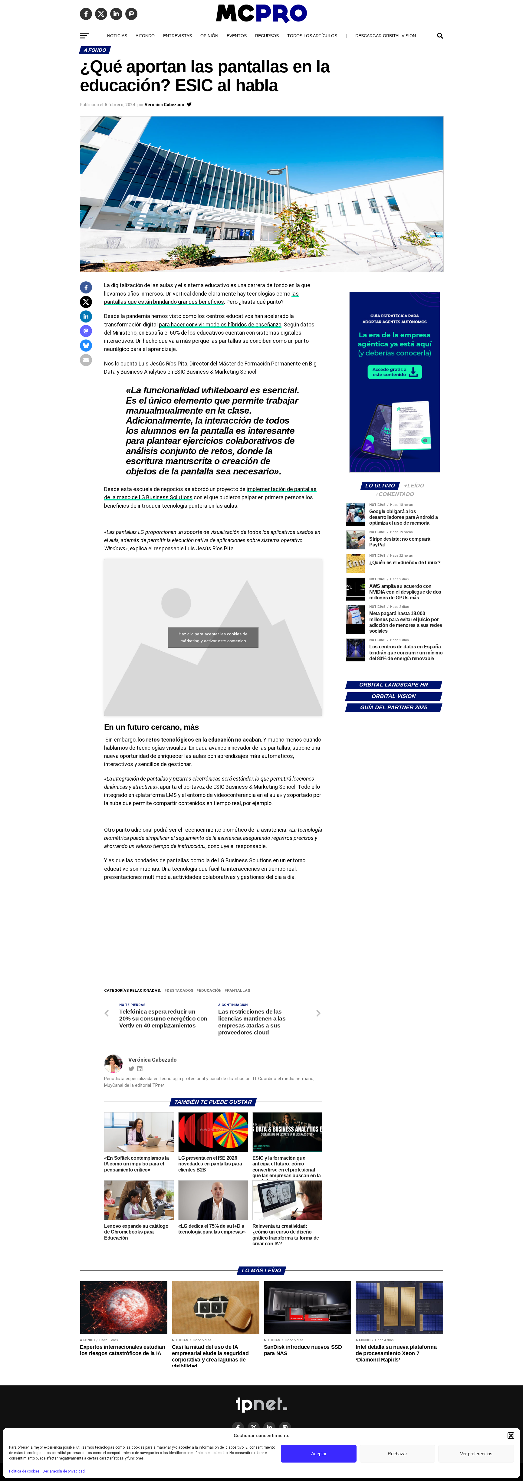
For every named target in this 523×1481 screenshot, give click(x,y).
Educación (210, 991)
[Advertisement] (213, 941)
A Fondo (145, 35)
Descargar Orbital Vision (385, 35)
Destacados (180, 991)
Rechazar (397, 1453)
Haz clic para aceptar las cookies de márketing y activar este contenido (213, 637)
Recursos (267, 35)
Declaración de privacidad (64, 1471)
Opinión (209, 35)
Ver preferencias (476, 1453)
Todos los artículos (312, 35)
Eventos (237, 35)
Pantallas (238, 991)
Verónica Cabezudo (164, 104)
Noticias (117, 35)
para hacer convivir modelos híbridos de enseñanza (220, 325)
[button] (511, 1436)
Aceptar (319, 1453)
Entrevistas (177, 35)
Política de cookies (24, 1471)
